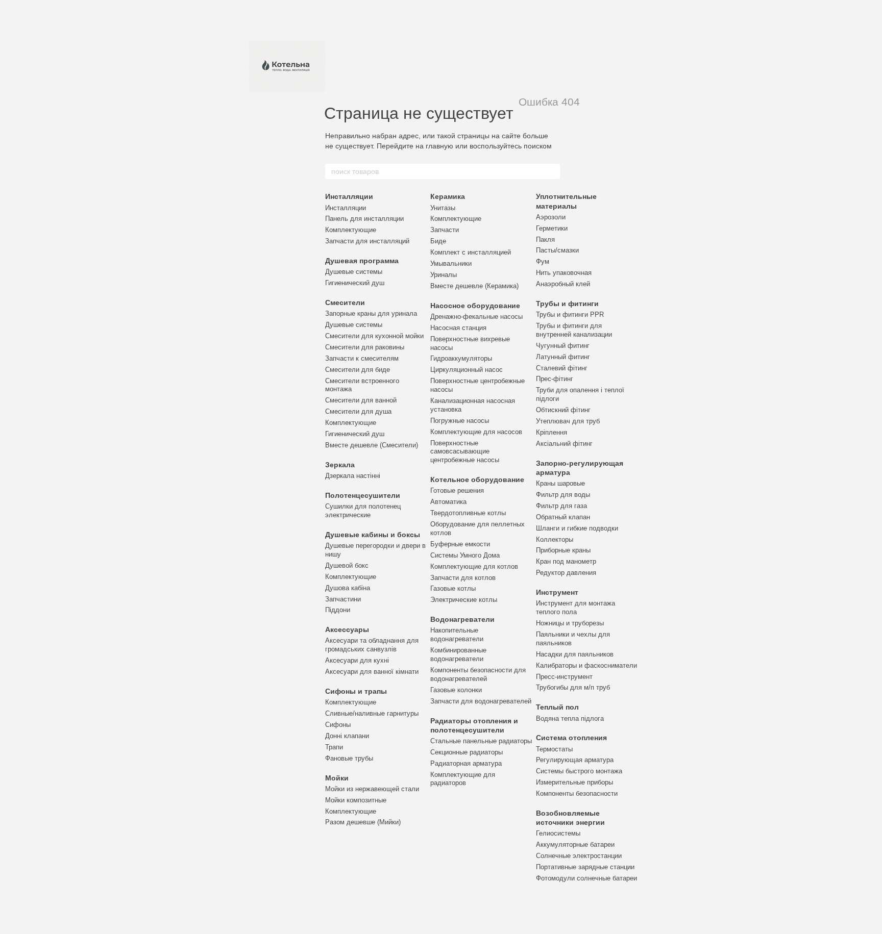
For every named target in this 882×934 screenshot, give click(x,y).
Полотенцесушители (362, 495)
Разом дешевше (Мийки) (363, 822)
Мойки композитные (355, 800)
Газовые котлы (453, 588)
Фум (542, 261)
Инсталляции (349, 196)
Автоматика (448, 502)
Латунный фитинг (563, 357)
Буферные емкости (460, 544)
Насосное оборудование (475, 305)
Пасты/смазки (557, 250)
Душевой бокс (347, 565)
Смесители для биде (357, 369)
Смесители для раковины (364, 347)
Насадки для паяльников (575, 654)
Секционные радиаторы (466, 752)
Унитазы (442, 208)
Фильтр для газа (561, 506)
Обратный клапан (563, 517)
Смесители (345, 302)
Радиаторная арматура (466, 763)
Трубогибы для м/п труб (573, 687)
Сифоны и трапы (356, 691)
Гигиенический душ (354, 283)
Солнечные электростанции (579, 856)
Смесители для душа (358, 411)
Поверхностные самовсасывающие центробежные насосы (464, 451)
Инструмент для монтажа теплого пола (575, 607)
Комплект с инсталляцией (470, 252)
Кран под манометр (566, 561)
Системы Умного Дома (465, 555)
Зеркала (340, 465)
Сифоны (338, 724)
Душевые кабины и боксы (372, 535)
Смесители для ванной (361, 400)
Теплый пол (557, 707)
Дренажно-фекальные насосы (476, 316)
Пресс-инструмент (564, 676)
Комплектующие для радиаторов (462, 779)
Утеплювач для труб (568, 421)
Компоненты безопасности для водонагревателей (478, 674)
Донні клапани (347, 736)
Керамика (447, 196)
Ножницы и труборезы (570, 623)
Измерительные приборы (574, 782)
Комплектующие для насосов (476, 432)
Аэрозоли (551, 217)
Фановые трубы (349, 758)
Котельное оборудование (477, 479)
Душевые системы (353, 271)
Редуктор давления (566, 572)
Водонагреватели (462, 619)
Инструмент (557, 592)
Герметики (552, 228)
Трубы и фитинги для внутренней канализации (574, 330)
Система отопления (571, 738)
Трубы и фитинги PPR (570, 314)
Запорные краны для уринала (371, 313)
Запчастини (343, 599)
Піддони (337, 610)
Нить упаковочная (564, 272)
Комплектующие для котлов (474, 566)
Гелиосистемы (558, 833)
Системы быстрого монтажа (579, 771)
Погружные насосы (459, 420)
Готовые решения (457, 490)
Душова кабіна (347, 588)
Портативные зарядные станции (585, 867)
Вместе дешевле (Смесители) (371, 445)
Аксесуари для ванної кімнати (372, 671)
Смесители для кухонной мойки (374, 336)
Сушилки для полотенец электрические (363, 510)
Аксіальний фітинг (564, 443)
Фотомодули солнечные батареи (586, 878)
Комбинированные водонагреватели (458, 654)
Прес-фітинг (554, 379)
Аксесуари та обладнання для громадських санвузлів (372, 645)
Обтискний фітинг (563, 410)
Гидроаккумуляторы (461, 358)
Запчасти (444, 230)
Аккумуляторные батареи (575, 844)
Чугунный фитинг (563, 345)
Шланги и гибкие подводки (577, 528)
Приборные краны (563, 550)
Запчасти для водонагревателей (480, 701)
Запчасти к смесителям (362, 358)
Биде (438, 241)
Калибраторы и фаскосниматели (586, 665)
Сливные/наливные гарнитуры (372, 713)
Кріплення (551, 432)
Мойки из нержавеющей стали (372, 789)
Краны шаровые (560, 483)
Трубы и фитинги (567, 303)
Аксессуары (347, 629)
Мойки (337, 778)
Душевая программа (362, 261)
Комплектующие (350, 230)
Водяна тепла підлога (570, 718)
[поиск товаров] (552, 171)
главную (439, 146)
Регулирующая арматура (575, 760)
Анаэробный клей (563, 284)
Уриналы (443, 275)
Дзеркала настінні (352, 475)
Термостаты (554, 749)
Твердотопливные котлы (468, 513)
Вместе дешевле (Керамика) (474, 286)
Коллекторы (554, 539)
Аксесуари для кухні (357, 660)
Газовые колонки (456, 690)
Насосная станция (458, 328)
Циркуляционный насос (466, 369)
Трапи (334, 747)
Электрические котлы (463, 599)
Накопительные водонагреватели (456, 634)
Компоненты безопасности (577, 793)
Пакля (545, 239)
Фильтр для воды (563, 494)
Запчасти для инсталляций (367, 241)
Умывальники (451, 263)
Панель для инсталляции (364, 218)
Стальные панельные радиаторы (481, 741)
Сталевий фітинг (561, 368)
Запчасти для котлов (463, 578)
